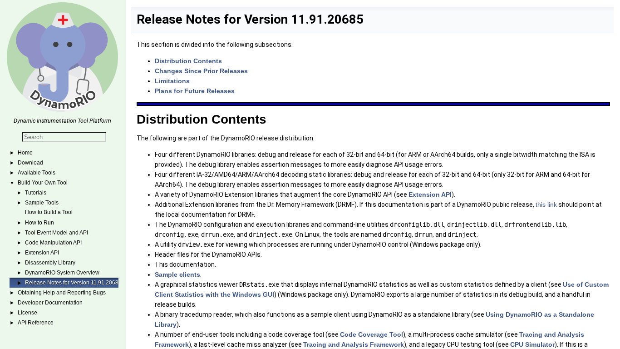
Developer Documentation (50, 302)
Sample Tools (42, 202)
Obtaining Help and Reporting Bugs (62, 292)
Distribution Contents (188, 61)
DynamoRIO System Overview (62, 272)
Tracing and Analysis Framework (353, 344)
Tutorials (35, 192)
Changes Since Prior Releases (201, 71)
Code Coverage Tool (371, 334)
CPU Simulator (532, 344)
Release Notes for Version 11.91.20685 (73, 282)
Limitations (172, 81)
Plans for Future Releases (195, 91)
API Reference (36, 322)
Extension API (42, 252)
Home (25, 153)
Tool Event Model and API (56, 232)
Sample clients (177, 274)
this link (546, 204)
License (27, 312)
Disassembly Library (50, 262)
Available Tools (36, 173)
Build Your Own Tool (43, 182)
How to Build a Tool (49, 212)
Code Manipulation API (53, 242)
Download (30, 163)
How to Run (39, 222)
